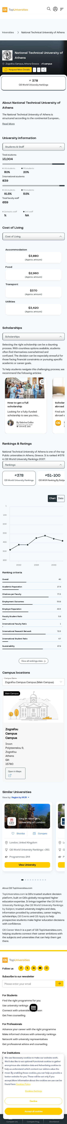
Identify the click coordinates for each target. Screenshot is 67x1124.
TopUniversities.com (13, 894)
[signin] (55, 8)
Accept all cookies (34, 1111)
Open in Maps (14, 771)
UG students (9, 168)
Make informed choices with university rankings (29, 1034)
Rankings (10, 464)
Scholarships (12, 336)
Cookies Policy (23, 1084)
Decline (33, 1101)
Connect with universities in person (22, 1010)
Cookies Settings (33, 1091)
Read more (8, 123)
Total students (9, 154)
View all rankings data (32, 661)
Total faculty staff (10, 198)
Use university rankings (15, 1005)
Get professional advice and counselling (24, 1044)
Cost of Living (13, 236)
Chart (52, 498)
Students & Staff (14, 146)
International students (13, 176)
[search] (48, 9)
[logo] (15, 8)
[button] (22, 879)
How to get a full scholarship (17, 404)
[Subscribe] (59, 983)
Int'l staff (29, 211)
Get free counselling (13, 1015)
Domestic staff (10, 211)
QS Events (23, 916)
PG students (28, 168)
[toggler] (62, 8)
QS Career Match (12, 930)
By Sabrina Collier (25, 422)
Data (60, 498)
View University (27, 864)
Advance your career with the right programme (29, 1029)
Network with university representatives (25, 1039)
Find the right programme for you (21, 1000)
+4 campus (46, 63)
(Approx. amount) (33, 259)
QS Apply (40, 916)
